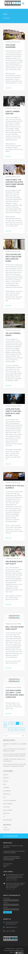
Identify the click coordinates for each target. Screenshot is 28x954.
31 (5, 726)
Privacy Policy (6, 865)
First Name (5, 902)
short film (6, 813)
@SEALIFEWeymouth (17, 877)
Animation (6, 778)
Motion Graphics (7, 803)
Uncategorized (7, 820)
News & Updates (7, 810)
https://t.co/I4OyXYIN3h (11, 878)
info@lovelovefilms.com (11, 927)
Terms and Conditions (7, 863)
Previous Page (20, 729)
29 (17, 723)
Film (4, 797)
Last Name (5, 907)
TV (4, 816)
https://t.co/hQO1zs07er (11, 887)
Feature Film (6, 794)
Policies (4, 866)
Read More (8, 88)
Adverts (5, 774)
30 (21, 723)
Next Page (12, 729)
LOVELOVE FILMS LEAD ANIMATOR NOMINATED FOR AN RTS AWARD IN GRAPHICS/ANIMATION (11, 858)
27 (9, 723)
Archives (5, 827)
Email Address (6, 898)
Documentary (7, 790)
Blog (4, 784)
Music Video (6, 807)
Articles (5, 781)
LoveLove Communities (9, 800)
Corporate (6, 787)
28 (13, 723)
